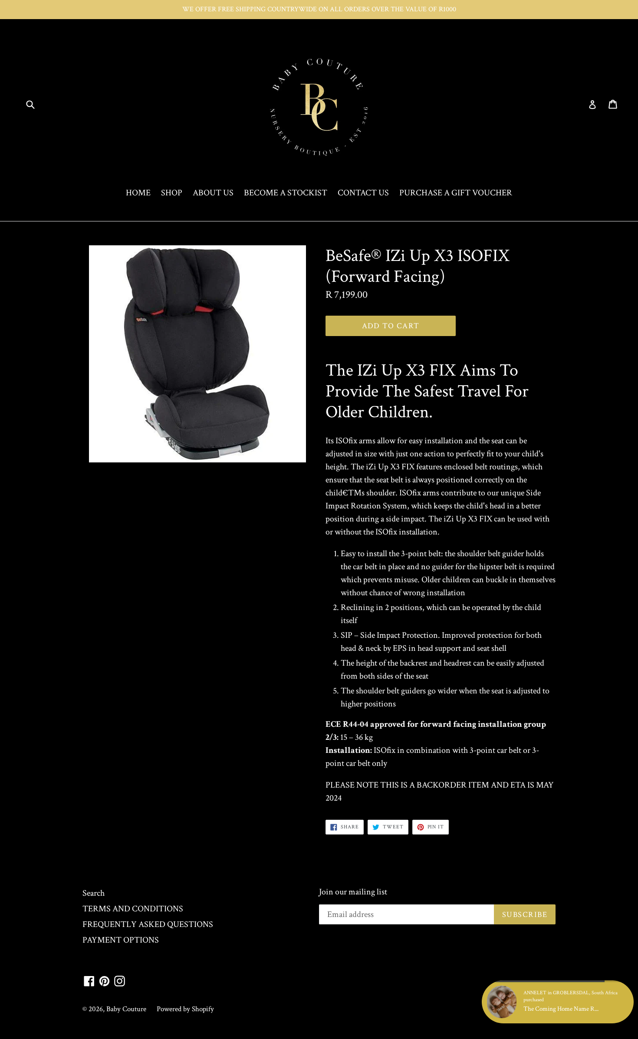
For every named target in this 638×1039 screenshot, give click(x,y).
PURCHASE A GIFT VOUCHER (455, 192)
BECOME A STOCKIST (285, 192)
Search (93, 893)
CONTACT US (363, 192)
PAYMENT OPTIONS (120, 940)
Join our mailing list (353, 892)
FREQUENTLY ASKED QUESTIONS (147, 924)
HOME (138, 192)
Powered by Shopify (185, 1009)
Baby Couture (126, 1009)
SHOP (171, 192)
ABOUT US (213, 192)
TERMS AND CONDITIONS (132, 908)
